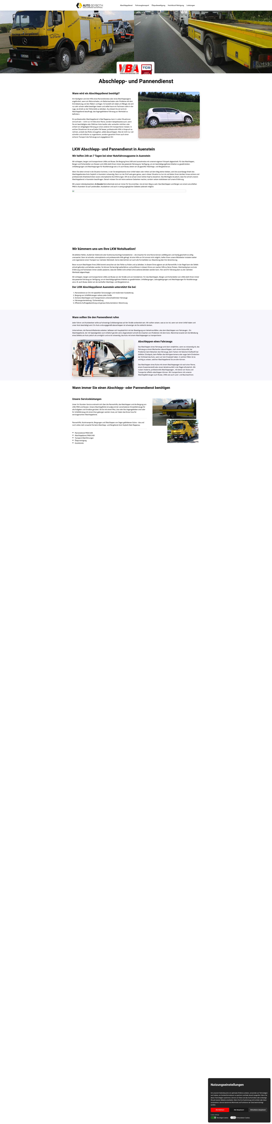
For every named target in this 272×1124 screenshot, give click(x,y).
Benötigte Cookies (222, 1118)
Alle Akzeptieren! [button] (239, 1110)
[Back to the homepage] (89, 5)
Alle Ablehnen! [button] (220, 1110)
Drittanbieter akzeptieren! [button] (258, 1110)
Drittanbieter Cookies (243, 1118)
